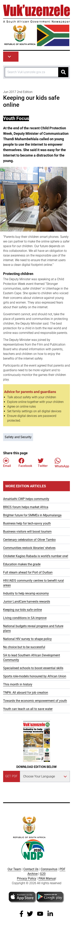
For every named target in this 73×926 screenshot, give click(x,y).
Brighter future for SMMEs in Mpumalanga (32, 515)
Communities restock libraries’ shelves (29, 548)
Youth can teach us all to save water (28, 709)
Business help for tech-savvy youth (27, 523)
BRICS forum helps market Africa (25, 507)
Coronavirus (49, 869)
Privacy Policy (26, 878)
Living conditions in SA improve (25, 618)
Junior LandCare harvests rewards (26, 601)
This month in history (17, 684)
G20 (43, 874)
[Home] (36, 25)
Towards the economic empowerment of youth (35, 701)
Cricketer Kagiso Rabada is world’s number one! (35, 556)
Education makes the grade (21, 564)
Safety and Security (18, 437)
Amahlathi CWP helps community (26, 499)
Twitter (43, 466)
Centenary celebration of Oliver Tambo (29, 540)
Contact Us (30, 869)
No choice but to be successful (24, 647)
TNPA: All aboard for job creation (25, 692)
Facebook (25, 466)
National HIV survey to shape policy (27, 639)
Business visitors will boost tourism (27, 531)
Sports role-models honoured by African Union (34, 676)
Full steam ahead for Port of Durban (28, 572)
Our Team (14, 869)
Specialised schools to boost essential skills (33, 668)
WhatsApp (62, 466)
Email (7, 466)
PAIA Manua (47, 878)
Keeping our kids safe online (22, 610)
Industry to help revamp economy (26, 593)
